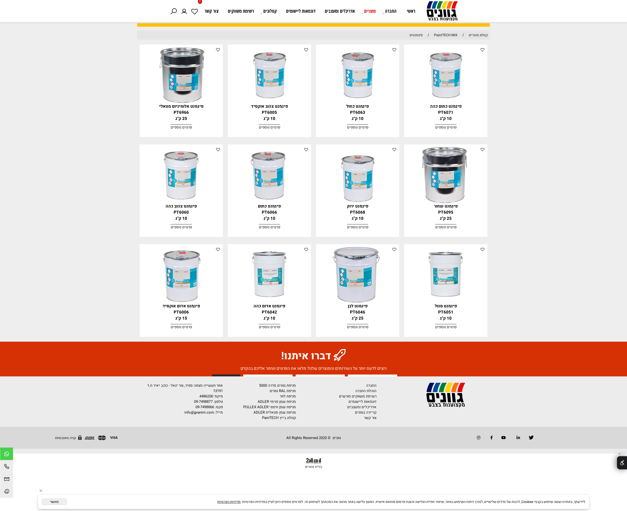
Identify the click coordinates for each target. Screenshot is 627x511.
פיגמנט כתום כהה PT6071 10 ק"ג (446, 112)
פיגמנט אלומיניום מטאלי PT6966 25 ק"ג (181, 112)
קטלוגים (270, 11)
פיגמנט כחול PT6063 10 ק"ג (357, 112)
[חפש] (173, 11)
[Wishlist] (194, 11)
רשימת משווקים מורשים (357, 396)
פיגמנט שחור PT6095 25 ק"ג (446, 212)
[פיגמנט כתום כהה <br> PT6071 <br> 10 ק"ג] (445, 102)
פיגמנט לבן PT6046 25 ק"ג (358, 312)
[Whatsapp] (6, 454)
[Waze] (6, 492)
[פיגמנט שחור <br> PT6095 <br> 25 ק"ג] (445, 202)
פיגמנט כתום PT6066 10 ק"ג (269, 212)
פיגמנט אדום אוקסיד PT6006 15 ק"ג (181, 312)
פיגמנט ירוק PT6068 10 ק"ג (357, 212)
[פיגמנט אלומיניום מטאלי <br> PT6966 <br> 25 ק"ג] (181, 102)
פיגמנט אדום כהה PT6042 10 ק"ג (269, 312)
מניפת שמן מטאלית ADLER (274, 412)
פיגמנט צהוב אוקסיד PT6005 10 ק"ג (269, 112)
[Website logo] (440, 12)
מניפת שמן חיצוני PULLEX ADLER (269, 407)
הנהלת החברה (365, 391)
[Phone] (6, 467)
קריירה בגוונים (365, 412)
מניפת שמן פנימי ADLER (277, 401)
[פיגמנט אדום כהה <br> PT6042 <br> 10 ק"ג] (269, 301)
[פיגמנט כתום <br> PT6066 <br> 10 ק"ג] (269, 202)
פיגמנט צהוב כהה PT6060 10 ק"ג (181, 212)
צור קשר (211, 11)
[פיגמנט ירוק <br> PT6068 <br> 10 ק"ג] (357, 202)
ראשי (411, 11)
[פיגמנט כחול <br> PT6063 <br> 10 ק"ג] (357, 102)
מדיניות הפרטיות (229, 501)
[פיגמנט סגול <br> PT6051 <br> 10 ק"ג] (445, 301)
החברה (391, 11)
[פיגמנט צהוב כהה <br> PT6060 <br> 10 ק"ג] (181, 202)
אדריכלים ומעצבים (340, 11)
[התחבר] (184, 11)
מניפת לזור (288, 396)
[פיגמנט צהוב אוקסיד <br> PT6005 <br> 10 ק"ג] (269, 102)
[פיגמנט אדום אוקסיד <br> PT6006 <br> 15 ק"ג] (181, 301)
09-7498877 (203, 401)
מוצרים (370, 11)
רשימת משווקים (241, 11)
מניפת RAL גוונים (283, 391)
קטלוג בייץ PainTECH (279, 417)
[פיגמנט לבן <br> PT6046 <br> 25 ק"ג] (357, 301)
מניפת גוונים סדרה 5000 (277, 385)
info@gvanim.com (198, 412)
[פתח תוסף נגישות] (622, 462)
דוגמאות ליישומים (300, 11)
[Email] (6, 479)
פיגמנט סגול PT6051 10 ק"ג (446, 312)
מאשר (54, 502)
